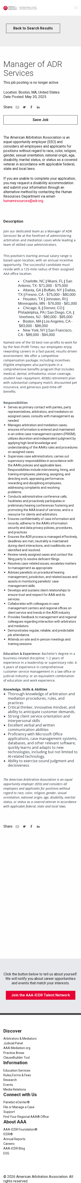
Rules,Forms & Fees (17, 1075)
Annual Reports (14, 1139)
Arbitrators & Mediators (20, 1038)
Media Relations (14, 1089)
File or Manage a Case (18, 1107)
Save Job (40, 120)
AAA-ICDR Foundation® (20, 1129)
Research (10, 1080)
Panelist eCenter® (16, 1102)
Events (8, 1085)
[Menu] (76, 8)
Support (9, 1112)
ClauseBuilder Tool (16, 1057)
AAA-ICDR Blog (14, 1148)
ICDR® (8, 1134)
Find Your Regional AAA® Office (26, 1116)
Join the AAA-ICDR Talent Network (40, 995)
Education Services (16, 1070)
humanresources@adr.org (23, 201)
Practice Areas (13, 1053)
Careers (9, 1143)
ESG (6, 1153)
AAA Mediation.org (16, 1048)
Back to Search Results (33, 28)
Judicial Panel (13, 1043)
